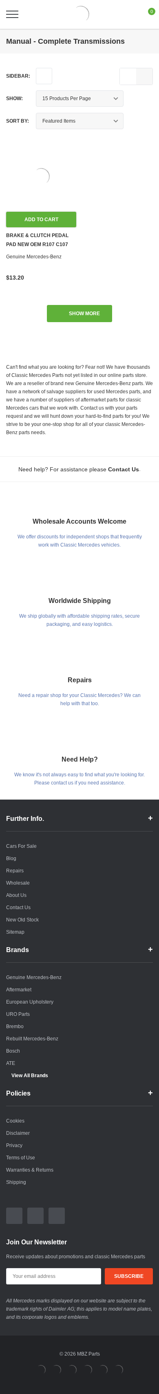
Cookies (15, 1121)
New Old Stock (22, 920)
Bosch (13, 1051)
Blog (11, 858)
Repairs (15, 871)
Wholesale (18, 883)
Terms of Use (20, 1158)
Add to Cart (41, 219)
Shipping (16, 1182)
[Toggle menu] (12, 14)
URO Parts (18, 1014)
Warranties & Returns (29, 1170)
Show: (14, 98)
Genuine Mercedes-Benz (34, 977)
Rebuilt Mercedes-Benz (32, 1039)
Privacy (14, 1145)
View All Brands (29, 1075)
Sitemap (15, 932)
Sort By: (17, 121)
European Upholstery (29, 1002)
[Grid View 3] (144, 76)
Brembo (15, 1026)
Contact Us (18, 907)
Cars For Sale (21, 846)
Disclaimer (18, 1133)
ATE (10, 1063)
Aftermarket (18, 990)
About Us (16, 895)
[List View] (128, 76)
